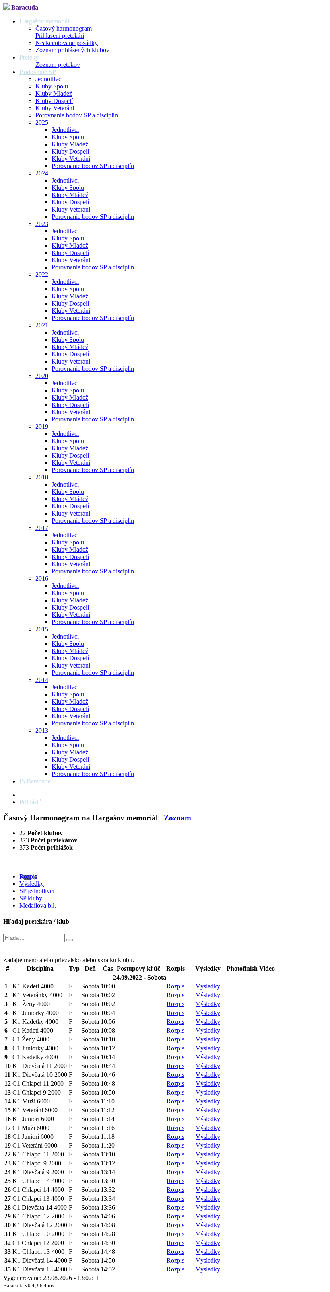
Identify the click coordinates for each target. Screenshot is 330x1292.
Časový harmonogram (63, 28)
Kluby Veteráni (54, 108)
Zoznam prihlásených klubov (72, 50)
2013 (41, 730)
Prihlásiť (30, 802)
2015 (41, 629)
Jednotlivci (49, 79)
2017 (41, 527)
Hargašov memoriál (44, 21)
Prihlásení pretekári (59, 35)
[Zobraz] (69, 940)
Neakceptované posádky (66, 42)
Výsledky (31, 883)
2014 (41, 679)
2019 (41, 426)
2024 (41, 173)
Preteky (29, 57)
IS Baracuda (35, 781)
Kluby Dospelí (54, 100)
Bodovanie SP (37, 71)
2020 (41, 375)
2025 (41, 122)
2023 (41, 223)
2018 (41, 477)
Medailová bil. (37, 905)
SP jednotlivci (36, 890)
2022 (41, 274)
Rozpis (28, 876)
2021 (41, 325)
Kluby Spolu (51, 86)
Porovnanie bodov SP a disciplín (76, 115)
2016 (41, 578)
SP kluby (30, 898)
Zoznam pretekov (57, 64)
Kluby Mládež (53, 93)
